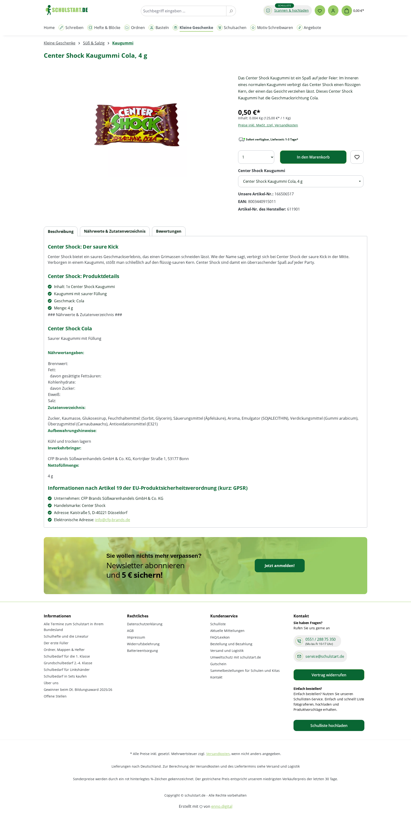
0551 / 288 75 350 (320, 639)
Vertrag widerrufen (329, 675)
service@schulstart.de (324, 656)
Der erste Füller (56, 643)
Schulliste (218, 624)
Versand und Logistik (227, 650)
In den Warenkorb (313, 157)
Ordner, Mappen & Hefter (64, 649)
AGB (130, 630)
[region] (136, 126)
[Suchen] (231, 11)
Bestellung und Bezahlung (231, 644)
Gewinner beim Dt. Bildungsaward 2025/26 (78, 689)
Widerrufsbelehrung (143, 644)
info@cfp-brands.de (112, 519)
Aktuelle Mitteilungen (227, 630)
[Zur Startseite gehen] (69, 10)
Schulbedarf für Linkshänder (67, 669)
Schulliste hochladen (328, 725)
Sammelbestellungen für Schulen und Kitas (245, 670)
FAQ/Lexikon (220, 637)
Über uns (51, 683)
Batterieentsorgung (142, 650)
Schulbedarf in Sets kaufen (65, 676)
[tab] (60, 231)
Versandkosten (218, 753)
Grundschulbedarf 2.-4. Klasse (68, 663)
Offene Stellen (55, 696)
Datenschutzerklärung (144, 624)
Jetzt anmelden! (280, 565)
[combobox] (183, 11)
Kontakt (216, 677)
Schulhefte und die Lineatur (66, 636)
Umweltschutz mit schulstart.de (235, 657)
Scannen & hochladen (291, 10)
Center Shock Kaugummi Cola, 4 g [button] (273, 181)
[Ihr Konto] (333, 10)
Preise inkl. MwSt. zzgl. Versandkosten (268, 125)
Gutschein (218, 664)
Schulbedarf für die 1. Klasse (67, 656)
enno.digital (221, 806)
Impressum (136, 637)
